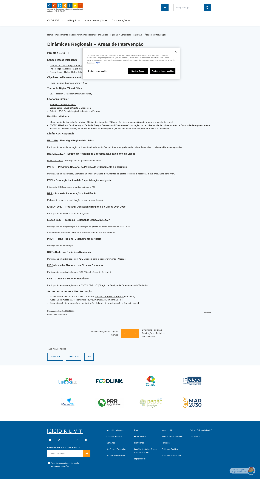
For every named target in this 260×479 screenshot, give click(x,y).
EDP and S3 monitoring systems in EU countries (72, 65)
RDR (50, 252)
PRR (50, 193)
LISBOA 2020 (54, 206)
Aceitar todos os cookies (163, 71)
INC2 (50, 265)
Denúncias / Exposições (116, 449)
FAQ (136, 430)
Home (50, 35)
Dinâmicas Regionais (108, 35)
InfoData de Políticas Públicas (109, 296)
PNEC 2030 (74, 357)
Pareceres (166, 443)
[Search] (207, 7)
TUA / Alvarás (195, 437)
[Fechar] (175, 51)
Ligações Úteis (140, 459)
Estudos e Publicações (116, 455)
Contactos (111, 443)
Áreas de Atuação (94, 20)
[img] (65, 7)
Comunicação (119, 20)
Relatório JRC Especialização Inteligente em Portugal (75, 111)
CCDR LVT (53, 20)
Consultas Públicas (114, 437)
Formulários (139, 443)
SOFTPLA (54, 125)
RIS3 (89, 357)
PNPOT (51, 167)
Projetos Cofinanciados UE (201, 430)
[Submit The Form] (86, 453)
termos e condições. (61, 466)
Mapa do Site (167, 430)
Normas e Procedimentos (172, 437)
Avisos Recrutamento (115, 430)
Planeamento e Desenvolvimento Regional (75, 35)
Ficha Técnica (140, 437)
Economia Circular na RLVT (63, 104)
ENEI (50, 180)
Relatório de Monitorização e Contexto (114, 303)
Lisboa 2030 (54, 220)
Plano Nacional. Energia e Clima (65, 83)
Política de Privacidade (171, 455)
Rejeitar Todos (138, 71)
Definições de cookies (98, 71)
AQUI (98, 63)
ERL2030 (52, 140)
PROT (51, 239)
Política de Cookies (170, 449)
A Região (72, 20)
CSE (49, 278)
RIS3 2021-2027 (55, 160)
